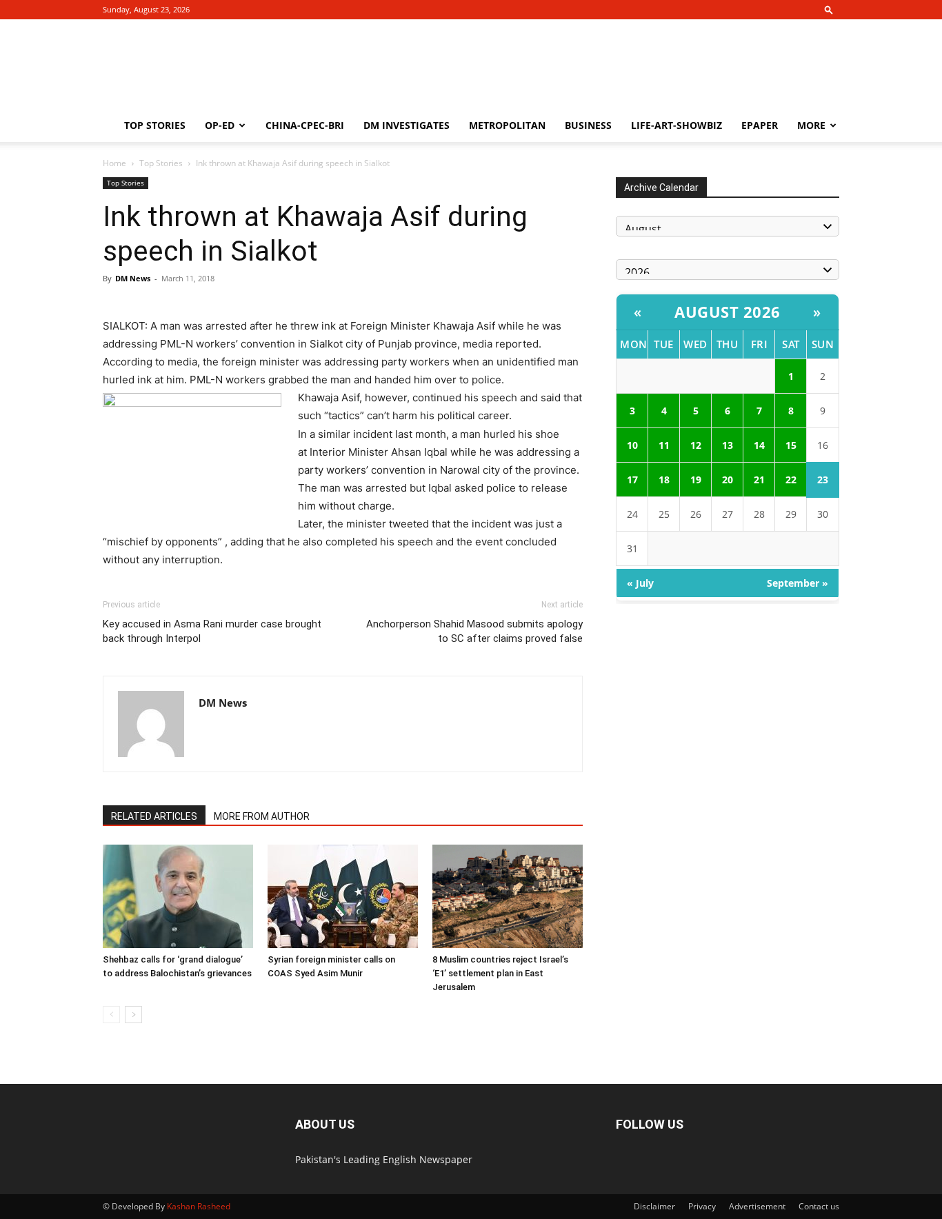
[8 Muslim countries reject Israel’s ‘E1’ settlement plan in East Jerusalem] (507, 896)
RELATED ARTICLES (154, 816)
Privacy (702, 1206)
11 (664, 445)
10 (632, 445)
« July (640, 583)
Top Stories (155, 125)
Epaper (759, 125)
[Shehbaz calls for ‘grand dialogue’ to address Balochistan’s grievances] (178, 896)
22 (790, 479)
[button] (829, 9)
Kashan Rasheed (198, 1206)
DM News (132, 278)
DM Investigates (406, 125)
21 (759, 479)
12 (695, 445)
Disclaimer (654, 1206)
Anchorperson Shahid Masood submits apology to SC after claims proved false (474, 631)
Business (588, 125)
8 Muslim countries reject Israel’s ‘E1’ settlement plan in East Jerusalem (500, 973)
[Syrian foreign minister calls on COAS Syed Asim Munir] (343, 896)
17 (632, 479)
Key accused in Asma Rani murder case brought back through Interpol (212, 631)
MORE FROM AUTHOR (262, 816)
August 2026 (727, 311)
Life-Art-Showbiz (676, 125)
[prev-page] (111, 1014)
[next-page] (133, 1014)
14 (759, 445)
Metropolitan (507, 125)
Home (114, 163)
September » (797, 583)
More (811, 125)
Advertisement (757, 1206)
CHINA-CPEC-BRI (304, 125)
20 (727, 479)
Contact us (819, 1206)
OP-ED (219, 125)
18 (664, 479)
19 (695, 479)
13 (727, 445)
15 (790, 445)
